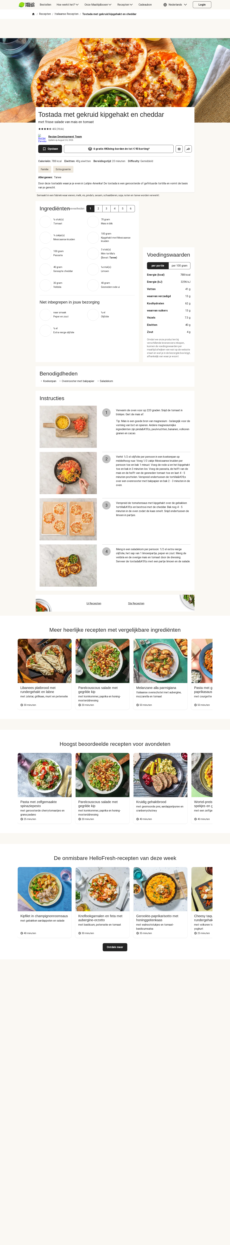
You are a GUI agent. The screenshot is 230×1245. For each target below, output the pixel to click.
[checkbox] (39, 129)
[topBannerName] (115, 28)
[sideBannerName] (168, 222)
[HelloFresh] (26, 4)
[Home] (33, 14)
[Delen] (188, 148)
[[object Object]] (179, 148)
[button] (176, 4)
